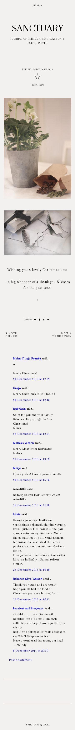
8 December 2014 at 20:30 (30, 650)
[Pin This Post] (44, 319)
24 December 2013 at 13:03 (31, 459)
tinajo (17, 388)
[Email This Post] (48, 319)
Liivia (16, 514)
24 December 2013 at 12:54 (31, 433)
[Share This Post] (39, 319)
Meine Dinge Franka (27, 358)
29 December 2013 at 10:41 (31, 599)
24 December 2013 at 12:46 (31, 400)
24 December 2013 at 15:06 (31, 480)
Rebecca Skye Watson (27, 578)
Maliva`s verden (23, 443)
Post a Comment (20, 659)
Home (33, 85)
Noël (42, 85)
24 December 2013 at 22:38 (31, 505)
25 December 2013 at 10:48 (31, 569)
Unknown (19, 408)
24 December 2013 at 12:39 (31, 379)
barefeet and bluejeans (28, 608)
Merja (17, 468)
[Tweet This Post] (35, 319)
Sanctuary (37, 28)
